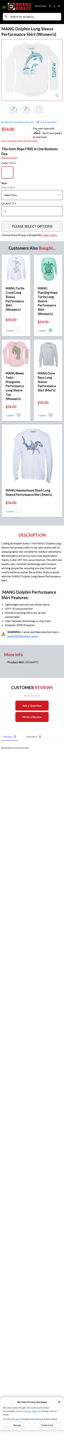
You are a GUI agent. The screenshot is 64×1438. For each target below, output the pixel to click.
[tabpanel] (32, 748)
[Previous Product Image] (7, 70)
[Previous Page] (4, 111)
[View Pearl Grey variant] (50, 415)
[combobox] (35, 16)
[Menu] (4, 6)
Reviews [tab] (9, 736)
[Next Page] (60, 111)
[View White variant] (18, 331)
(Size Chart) (8, 187)
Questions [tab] (33, 736)
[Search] (6, 16)
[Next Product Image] (57, 70)
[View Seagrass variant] (50, 331)
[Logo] (19, 6)
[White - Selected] (7, 172)
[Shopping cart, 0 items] (58, 6)
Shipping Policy (9, 157)
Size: (4, 183)
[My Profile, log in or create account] (54, 6)
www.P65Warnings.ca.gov (22, 636)
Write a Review (32, 716)
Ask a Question (32, 705)
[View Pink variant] (18, 415)
